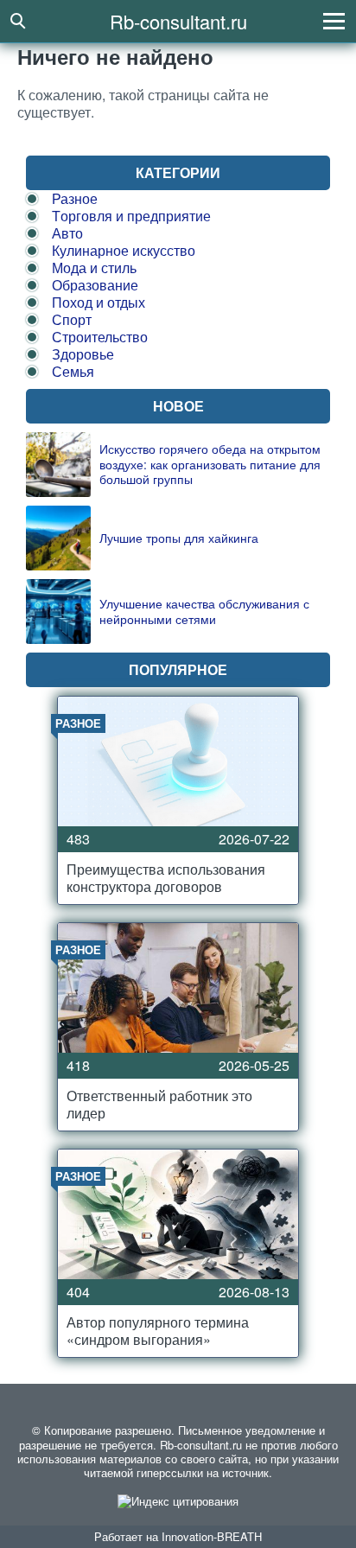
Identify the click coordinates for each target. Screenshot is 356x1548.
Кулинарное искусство (123, 250)
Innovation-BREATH (212, 1536)
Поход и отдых (98, 302)
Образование (95, 285)
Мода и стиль (94, 267)
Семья (73, 371)
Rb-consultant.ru (178, 21)
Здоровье (83, 354)
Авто (67, 233)
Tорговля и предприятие (131, 216)
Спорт (72, 319)
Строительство (100, 337)
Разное (75, 198)
